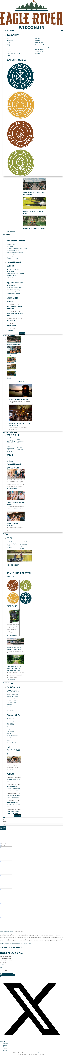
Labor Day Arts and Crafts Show (16, 280)
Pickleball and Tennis (41, 45)
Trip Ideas (9, 547)
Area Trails (9, 542)
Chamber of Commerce (13, 696)
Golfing (9, 51)
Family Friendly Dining (20, 442)
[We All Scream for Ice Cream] (16, 495)
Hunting (37, 40)
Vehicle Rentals (39, 51)
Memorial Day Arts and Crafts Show (15, 282)
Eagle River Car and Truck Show (15, 273)
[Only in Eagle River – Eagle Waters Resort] (20, 413)
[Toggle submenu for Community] (12, 683)
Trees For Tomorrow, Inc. (13, 742)
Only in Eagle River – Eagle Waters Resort (19, 425)
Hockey (37, 38)
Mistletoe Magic (11, 285)
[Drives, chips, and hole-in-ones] (34, 203)
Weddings (22, 548)
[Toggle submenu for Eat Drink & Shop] (15, 432)
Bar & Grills (10, 437)
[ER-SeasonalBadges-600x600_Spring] (20, 162)
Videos (21, 546)
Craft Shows (10, 246)
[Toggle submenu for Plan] (7, 534)
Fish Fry (18, 445)
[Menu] (62, 30)
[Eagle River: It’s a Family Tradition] (15, 641)
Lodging (18, 943)
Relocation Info (10, 740)
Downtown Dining (19, 438)
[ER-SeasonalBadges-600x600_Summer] (20, 104)
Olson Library (10, 738)
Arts (8, 38)
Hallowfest (10, 278)
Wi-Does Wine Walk (12, 292)
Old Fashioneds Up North (14, 250)
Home (1, 931)
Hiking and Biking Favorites (34, 229)
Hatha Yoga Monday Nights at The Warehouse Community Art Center (13, 788)
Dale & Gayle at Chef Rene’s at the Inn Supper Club (13, 804)
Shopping (9, 458)
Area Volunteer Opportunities (11, 723)
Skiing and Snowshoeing (42, 47)
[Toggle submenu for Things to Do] (13, 30)
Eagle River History (11, 702)
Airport (8, 726)
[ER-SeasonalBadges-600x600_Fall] (20, 133)
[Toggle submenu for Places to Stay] (13, 335)
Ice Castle (9, 704)
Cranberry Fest (11, 244)
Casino (8, 47)
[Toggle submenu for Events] (8, 234)
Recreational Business (9, 931)
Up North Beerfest (12, 257)
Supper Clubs (20, 449)
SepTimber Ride (11, 255)
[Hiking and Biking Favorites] (34, 221)
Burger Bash (10, 271)
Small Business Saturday (13, 290)
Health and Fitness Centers (14, 53)
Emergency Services (12, 729)
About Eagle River (11, 718)
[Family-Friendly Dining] (16, 516)
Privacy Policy (10, 709)
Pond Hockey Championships (15, 252)
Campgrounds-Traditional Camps (7, 943)
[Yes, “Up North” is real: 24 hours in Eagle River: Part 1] (15, 659)
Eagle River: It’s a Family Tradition (14, 648)
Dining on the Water (10, 449)
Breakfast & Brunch (10, 445)
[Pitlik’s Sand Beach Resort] (20, 390)
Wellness (37, 53)
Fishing (8, 49)
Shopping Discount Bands (10, 460)
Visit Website (3, 964)
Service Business (21, 458)
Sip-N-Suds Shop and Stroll (14, 287)
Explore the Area (24, 542)
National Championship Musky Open (17, 248)
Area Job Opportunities (13, 721)
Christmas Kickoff (11, 275)
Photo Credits (10, 706)
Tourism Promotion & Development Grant (12, 699)
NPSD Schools (10, 731)
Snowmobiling (39, 49)
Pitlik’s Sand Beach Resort (19, 399)
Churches (9, 733)
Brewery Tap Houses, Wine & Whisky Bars (11, 441)
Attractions (10, 40)
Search (4, 821)
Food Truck (19, 447)
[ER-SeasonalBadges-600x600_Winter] (20, 76)
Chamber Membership (12, 694)
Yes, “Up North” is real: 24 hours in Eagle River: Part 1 (14, 668)
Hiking (8, 55)
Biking (8, 45)
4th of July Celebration (13, 269)
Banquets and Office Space (12, 544)
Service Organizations (12, 735)
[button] (4, 818)
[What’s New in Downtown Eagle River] (34, 184)
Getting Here (23, 544)
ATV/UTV (9, 42)
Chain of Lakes (39, 42)
